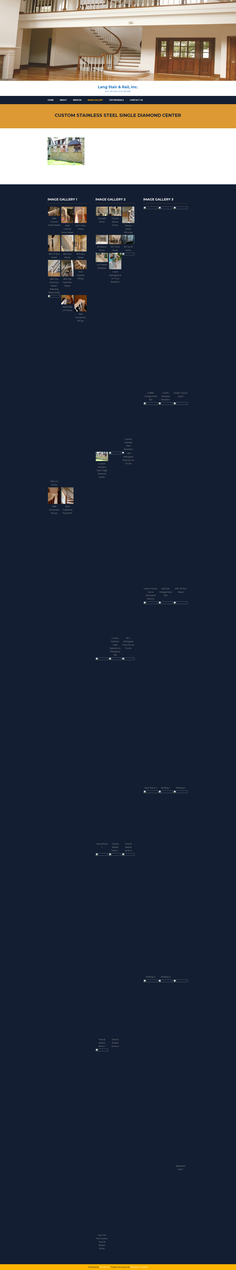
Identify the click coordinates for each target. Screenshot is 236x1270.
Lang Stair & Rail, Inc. (118, 87)
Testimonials (116, 100)
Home (51, 100)
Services (77, 100)
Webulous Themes (139, 1267)
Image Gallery (95, 100)
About (63, 100)
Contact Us (136, 100)
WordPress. (104, 1267)
